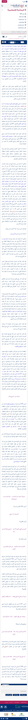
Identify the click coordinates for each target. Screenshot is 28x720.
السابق (7, 685)
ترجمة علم (16, 694)
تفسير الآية (23, 694)
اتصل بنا (11, 702)
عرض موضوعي (21, 25)
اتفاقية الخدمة (16, 702)
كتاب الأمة (21, 16)
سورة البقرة (14, 32)
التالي (4, 685)
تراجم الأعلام (21, 27)
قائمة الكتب (21, 22)
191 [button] (13, 42)
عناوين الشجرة (9, 694)
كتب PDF (22, 13)
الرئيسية (24, 32)
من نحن (6, 702)
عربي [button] (24, 1)
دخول (4, 1)
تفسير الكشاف (19, 32)
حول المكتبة (21, 19)
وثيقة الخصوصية (24, 702)
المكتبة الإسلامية (16, 10)
